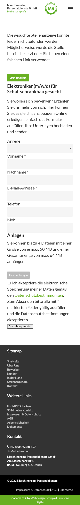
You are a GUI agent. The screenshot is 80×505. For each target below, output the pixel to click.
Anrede (13, 141)
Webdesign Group (42, 498)
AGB (10, 418)
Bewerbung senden (20, 326)
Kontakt (12, 386)
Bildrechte (66, 489)
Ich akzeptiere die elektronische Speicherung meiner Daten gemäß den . (37, 289)
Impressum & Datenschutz (24, 414)
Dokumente (14, 426)
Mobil (12, 219)
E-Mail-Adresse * (22, 187)
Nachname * (18, 171)
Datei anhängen (18, 275)
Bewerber (13, 369)
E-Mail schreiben (18, 451)
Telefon (13, 203)
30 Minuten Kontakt (20, 410)
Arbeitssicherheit (18, 422)
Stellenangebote (17, 381)
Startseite (13, 361)
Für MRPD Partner (19, 406)
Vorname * (16, 155)
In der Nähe (14, 377)
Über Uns (13, 365)
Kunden (12, 373)
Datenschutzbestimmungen (39, 295)
